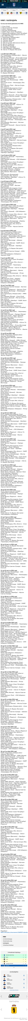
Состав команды (7, 939)
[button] (1, 996)
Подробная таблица (14, 967)
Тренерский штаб (7, 941)
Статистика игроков (14, 990)
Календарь (6, 943)
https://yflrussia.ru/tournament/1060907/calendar (14, 932)
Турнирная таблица (8, 945)
